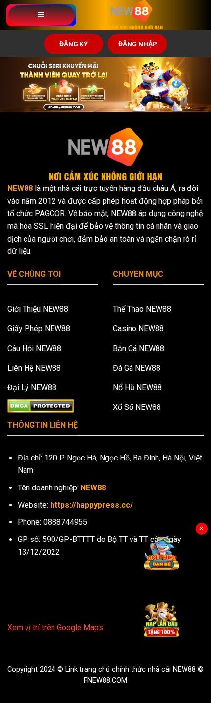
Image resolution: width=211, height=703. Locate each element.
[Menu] (41, 15)
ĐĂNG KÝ (73, 44)
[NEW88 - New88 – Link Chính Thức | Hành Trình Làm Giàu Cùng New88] (131, 15)
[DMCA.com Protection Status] (40, 405)
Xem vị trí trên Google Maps (55, 627)
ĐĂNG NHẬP (137, 44)
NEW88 (20, 188)
